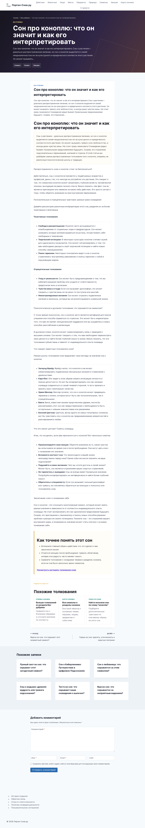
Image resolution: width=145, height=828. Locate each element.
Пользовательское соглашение (25, 808)
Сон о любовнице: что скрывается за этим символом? (109, 667)
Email (63, 758)
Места (70, 2)
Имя (34, 758)
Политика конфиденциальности (25, 805)
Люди (62, 2)
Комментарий (38, 729)
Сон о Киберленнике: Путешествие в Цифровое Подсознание (72, 667)
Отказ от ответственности (23, 802)
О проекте (84, 8)
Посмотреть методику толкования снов (56, 570)
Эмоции (114, 2)
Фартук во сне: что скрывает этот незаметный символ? (45, 637)
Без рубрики (25, 18)
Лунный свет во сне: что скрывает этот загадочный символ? (33, 667)
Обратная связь (18, 799)
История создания (19, 796)
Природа (93, 2)
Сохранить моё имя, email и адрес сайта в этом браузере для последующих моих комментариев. (71, 764)
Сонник (15, 18)
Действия (40, 2)
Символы (104, 2)
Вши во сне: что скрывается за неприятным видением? (110, 690)
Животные (52, 2)
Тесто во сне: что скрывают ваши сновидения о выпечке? (71, 690)
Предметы (81, 2)
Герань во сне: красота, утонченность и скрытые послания (97, 637)
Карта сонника (127, 2)
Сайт (91, 758)
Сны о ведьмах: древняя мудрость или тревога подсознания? (33, 690)
